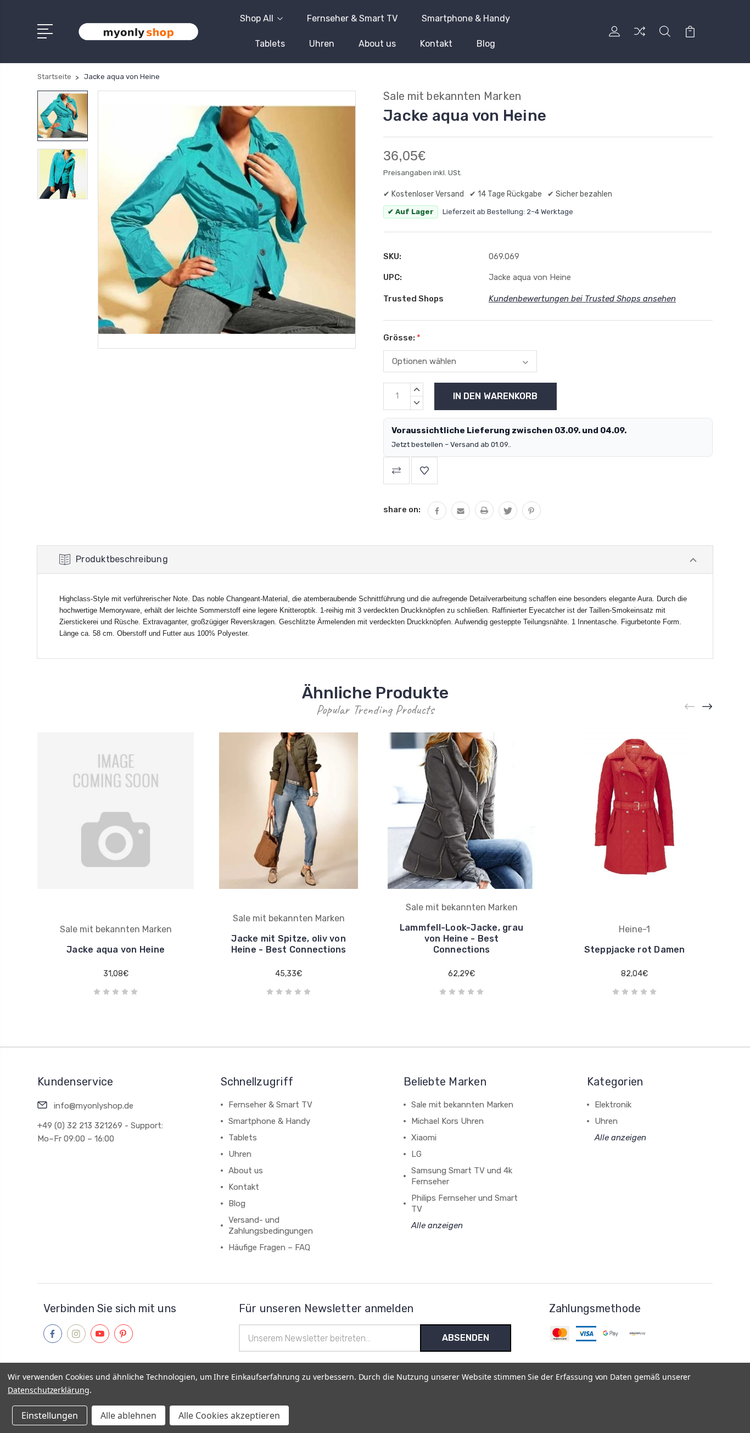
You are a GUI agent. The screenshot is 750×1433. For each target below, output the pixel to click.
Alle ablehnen (128, 1415)
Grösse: (402, 338)
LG (416, 1154)
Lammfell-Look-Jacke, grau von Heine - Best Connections (461, 938)
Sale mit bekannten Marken (462, 1105)
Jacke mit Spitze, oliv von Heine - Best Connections (288, 944)
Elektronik (613, 1105)
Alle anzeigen (437, 1225)
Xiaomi (423, 1138)
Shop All (256, 18)
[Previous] (690, 706)
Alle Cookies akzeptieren (229, 1415)
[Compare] (640, 38)
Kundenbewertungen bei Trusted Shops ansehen (582, 299)
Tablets (270, 43)
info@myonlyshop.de (93, 1106)
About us (377, 43)
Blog (486, 43)
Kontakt (436, 43)
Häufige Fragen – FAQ (269, 1247)
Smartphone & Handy (466, 18)
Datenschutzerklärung (48, 1390)
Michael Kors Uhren (447, 1121)
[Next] (707, 706)
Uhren (321, 43)
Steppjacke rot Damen (634, 949)
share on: (402, 509)
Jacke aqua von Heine (115, 949)
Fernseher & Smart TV (352, 18)
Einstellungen (49, 1415)
